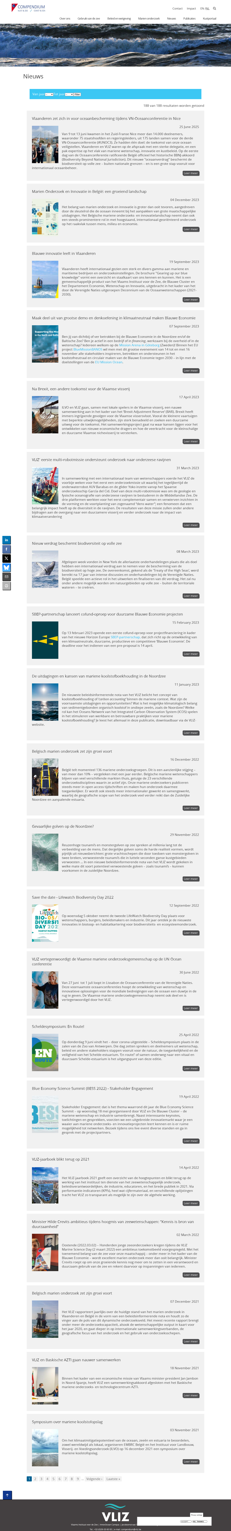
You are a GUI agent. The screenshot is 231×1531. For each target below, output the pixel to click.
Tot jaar (59, 94)
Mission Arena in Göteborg (139, 345)
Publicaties (189, 18)
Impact (191, 8)
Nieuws (171, 18)
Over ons (65, 18)
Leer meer (191, 173)
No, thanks (198, 1522)
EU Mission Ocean (108, 362)
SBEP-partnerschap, (126, 637)
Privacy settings (196, 1515)
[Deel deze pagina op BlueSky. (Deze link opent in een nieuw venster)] (6, 567)
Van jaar (38, 94)
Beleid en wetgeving (119, 18)
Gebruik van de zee (89, 18)
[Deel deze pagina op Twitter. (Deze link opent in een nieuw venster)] (6, 558)
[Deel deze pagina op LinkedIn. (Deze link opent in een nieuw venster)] (6, 540)
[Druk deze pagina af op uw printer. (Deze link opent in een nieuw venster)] (6, 586)
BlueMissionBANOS (87, 349)
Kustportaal (209, 18)
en (202, 8)
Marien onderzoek (149, 18)
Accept (184, 1522)
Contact (177, 8)
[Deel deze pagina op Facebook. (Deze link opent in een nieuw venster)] (6, 549)
